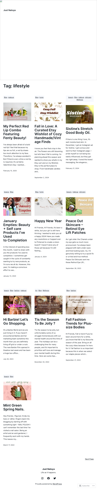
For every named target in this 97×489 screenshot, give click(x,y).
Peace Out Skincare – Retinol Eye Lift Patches (76, 227)
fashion (17, 290)
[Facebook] (48, 478)
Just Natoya (9, 10)
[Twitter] (54, 478)
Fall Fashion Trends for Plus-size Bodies (79, 323)
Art (36, 290)
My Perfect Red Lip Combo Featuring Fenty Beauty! (16, 132)
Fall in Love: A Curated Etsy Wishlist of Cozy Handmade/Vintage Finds (48, 134)
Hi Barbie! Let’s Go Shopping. (15, 321)
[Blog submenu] (67, 10)
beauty (70, 97)
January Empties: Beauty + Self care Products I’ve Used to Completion (16, 230)
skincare (88, 97)
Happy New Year (48, 221)
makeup (11, 97)
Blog (5, 97)
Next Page (89, 459)
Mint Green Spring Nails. (13, 407)
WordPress (57, 484)
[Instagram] (42, 478)
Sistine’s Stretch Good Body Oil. (79, 131)
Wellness (80, 100)
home (41, 97)
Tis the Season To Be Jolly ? (47, 321)
